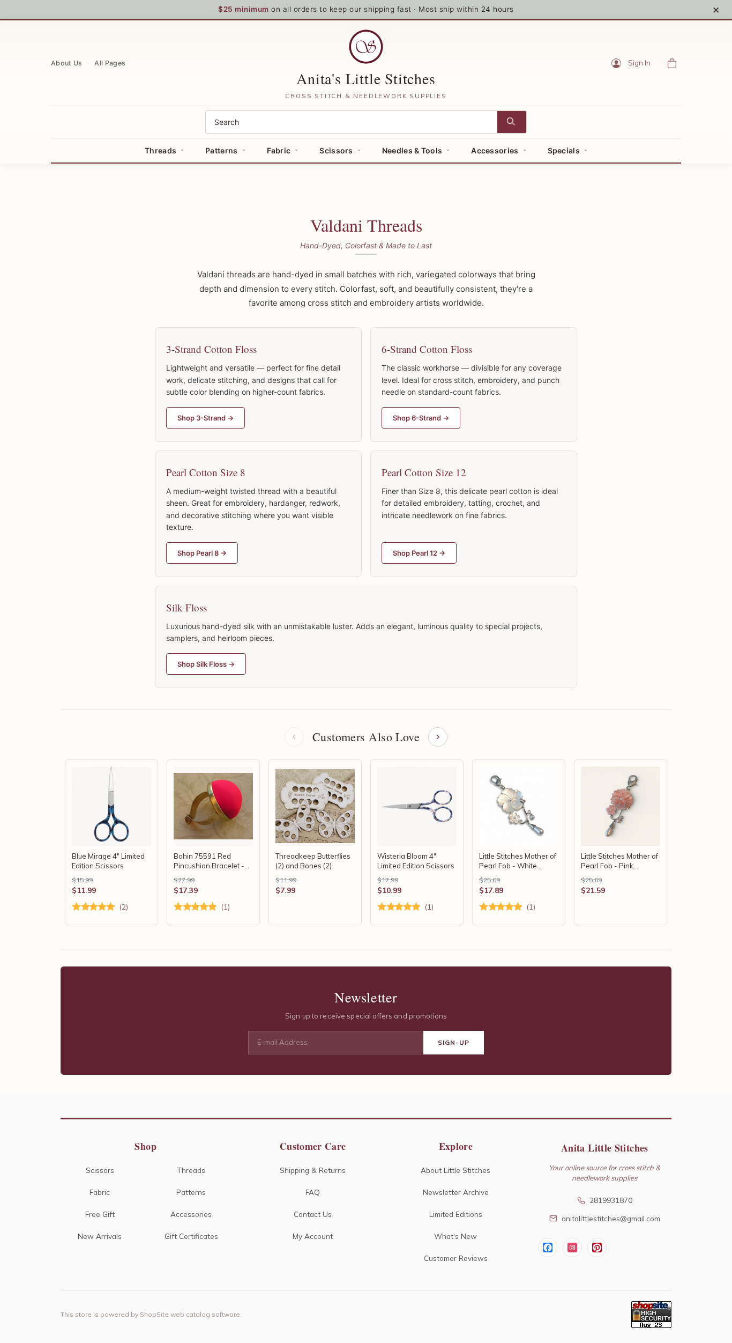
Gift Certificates (191, 1236)
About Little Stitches (455, 1170)
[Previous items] (294, 737)
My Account (313, 1236)
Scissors (336, 150)
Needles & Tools (412, 150)
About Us (66, 62)
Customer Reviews (456, 1258)
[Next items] (437, 737)
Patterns (221, 150)
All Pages (109, 62)
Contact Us (313, 1214)
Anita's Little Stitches (365, 78)
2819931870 (610, 1200)
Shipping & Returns (313, 1170)
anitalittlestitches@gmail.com (611, 1218)
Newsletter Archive (456, 1192)
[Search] (511, 122)
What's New (455, 1236)
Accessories (494, 150)
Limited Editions (455, 1214)
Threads (160, 150)
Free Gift (100, 1214)
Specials (564, 150)
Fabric (279, 150)
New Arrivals (100, 1236)
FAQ (312, 1192)
